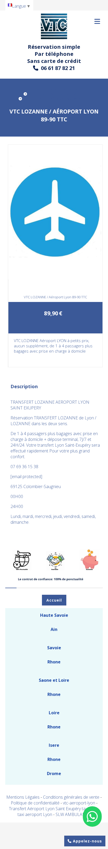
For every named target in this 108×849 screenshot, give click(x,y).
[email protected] (26, 476)
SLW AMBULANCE (73, 814)
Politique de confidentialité (35, 803)
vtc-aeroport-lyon (79, 803)
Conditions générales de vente (71, 797)
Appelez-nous (87, 841)
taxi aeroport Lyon (35, 814)
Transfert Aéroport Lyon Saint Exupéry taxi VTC (53, 809)
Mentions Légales (23, 797)
